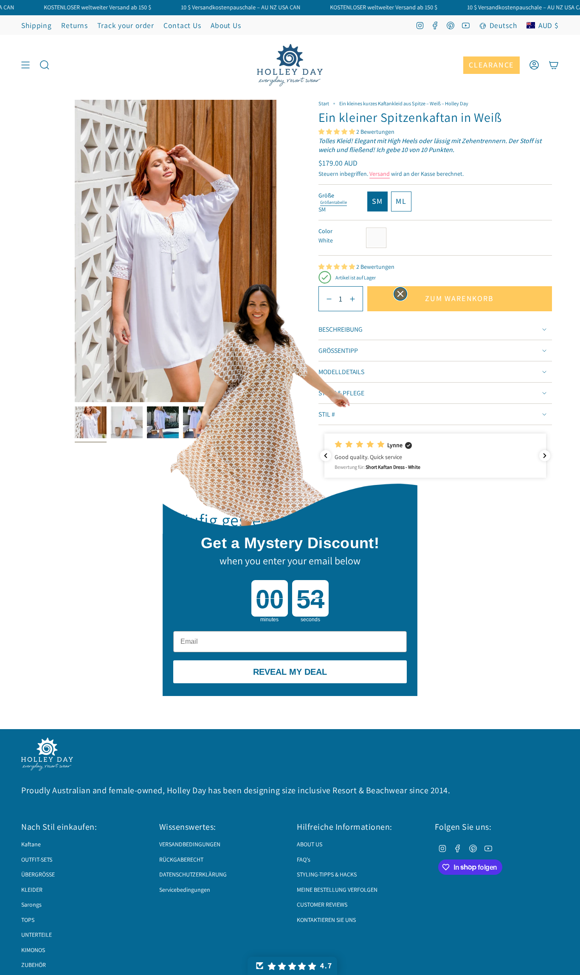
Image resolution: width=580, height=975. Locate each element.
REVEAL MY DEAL (290, 671)
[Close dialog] (400, 293)
